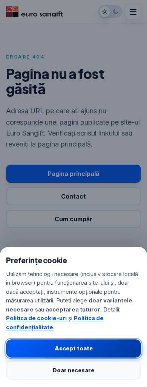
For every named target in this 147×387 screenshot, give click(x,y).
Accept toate (74, 348)
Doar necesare (73, 370)
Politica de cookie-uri (36, 318)
